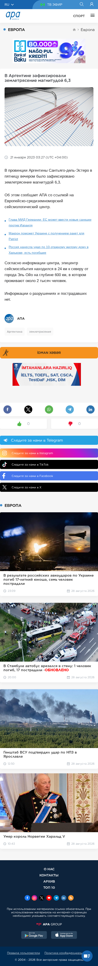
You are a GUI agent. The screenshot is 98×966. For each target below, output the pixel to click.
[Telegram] (56, 898)
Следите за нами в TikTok (30, 464)
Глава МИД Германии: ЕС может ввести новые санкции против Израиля (50, 222)
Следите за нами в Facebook (32, 476)
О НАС (49, 869)
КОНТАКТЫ (49, 875)
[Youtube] (49, 898)
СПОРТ (79, 16)
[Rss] (71, 898)
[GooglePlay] (34, 935)
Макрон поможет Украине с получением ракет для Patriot (46, 236)
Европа (88, 30)
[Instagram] (34, 898)
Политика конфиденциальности (67, 953)
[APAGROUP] (49, 924)
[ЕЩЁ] (91, 16)
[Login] (91, 4)
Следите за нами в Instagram (32, 453)
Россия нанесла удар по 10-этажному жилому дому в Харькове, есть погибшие (48, 249)
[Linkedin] (63, 898)
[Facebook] (27, 898)
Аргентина (14, 331)
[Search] (81, 4)
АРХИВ (49, 881)
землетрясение (40, 331)
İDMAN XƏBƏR (49, 353)
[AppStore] (64, 935)
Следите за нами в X (26, 487)
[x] (41, 898)
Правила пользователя (23, 953)
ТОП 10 (49, 887)
